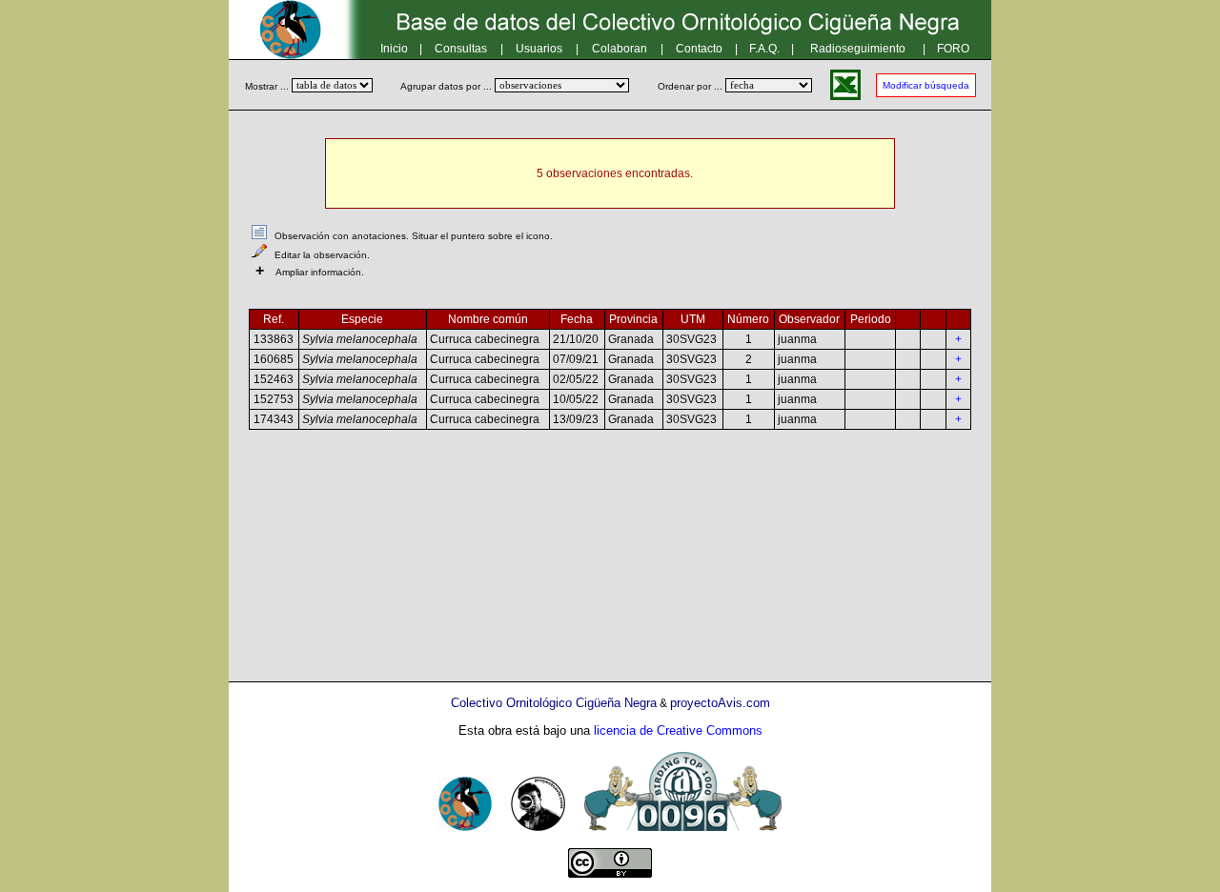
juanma (797, 339)
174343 (274, 419)
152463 (274, 379)
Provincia (633, 319)
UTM (693, 319)
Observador (809, 319)
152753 (274, 399)
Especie (362, 319)
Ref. (273, 319)
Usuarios (539, 48)
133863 (274, 339)
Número (748, 319)
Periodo (870, 319)
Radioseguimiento (857, 48)
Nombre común (488, 319)
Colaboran (619, 48)
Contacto (699, 48)
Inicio (394, 48)
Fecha (576, 319)
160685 (274, 359)
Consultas (461, 48)
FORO (953, 48)
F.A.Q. (764, 48)
